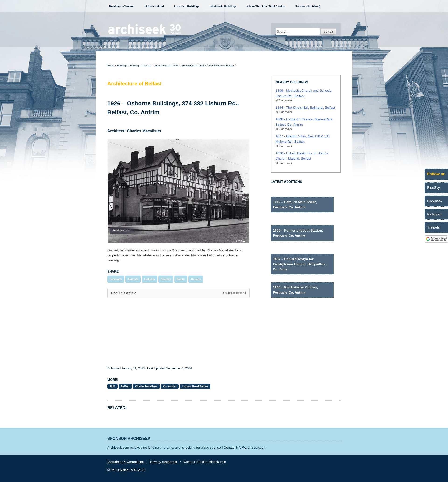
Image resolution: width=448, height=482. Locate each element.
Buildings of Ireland (121, 6)
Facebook (116, 279)
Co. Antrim (169, 386)
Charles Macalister (146, 386)
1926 (112, 386)
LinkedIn (149, 279)
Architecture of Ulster (166, 65)
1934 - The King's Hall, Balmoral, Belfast (305, 107)
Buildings (122, 65)
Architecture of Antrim (194, 65)
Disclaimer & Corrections (125, 462)
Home (110, 65)
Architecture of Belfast (221, 65)
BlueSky (166, 279)
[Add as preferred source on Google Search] (436, 241)
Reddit (181, 279)
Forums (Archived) (307, 6)
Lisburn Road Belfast (195, 386)
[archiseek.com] (144, 34)
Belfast (125, 386)
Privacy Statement (163, 462)
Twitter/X (133, 279)
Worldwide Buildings (223, 6)
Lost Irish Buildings (187, 6)
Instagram (435, 214)
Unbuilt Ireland (154, 6)
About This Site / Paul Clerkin (266, 6)
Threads (196, 279)
